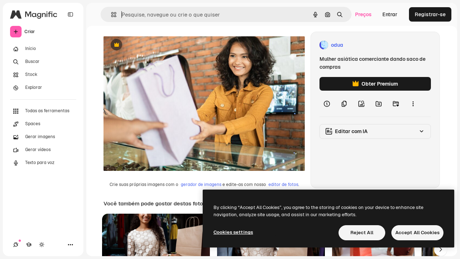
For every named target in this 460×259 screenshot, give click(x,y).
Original (149, 45)
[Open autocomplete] (111, 14)
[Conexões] (16, 244)
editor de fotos (283, 184)
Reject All (361, 233)
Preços (363, 14)
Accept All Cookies (417, 233)
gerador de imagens (201, 184)
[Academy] (28, 244)
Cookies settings (233, 232)
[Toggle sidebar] (70, 14)
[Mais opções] (413, 103)
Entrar (389, 14)
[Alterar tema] (41, 244)
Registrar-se (430, 14)
